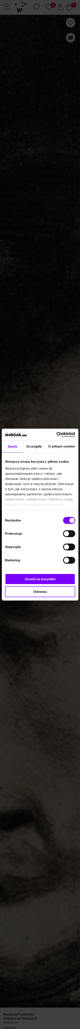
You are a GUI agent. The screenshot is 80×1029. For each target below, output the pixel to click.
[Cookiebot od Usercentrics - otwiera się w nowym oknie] (57, 434)
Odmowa (40, 591)
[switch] (69, 533)
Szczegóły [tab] (34, 446)
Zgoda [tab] (12, 446)
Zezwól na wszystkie (40, 579)
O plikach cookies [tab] (61, 446)
